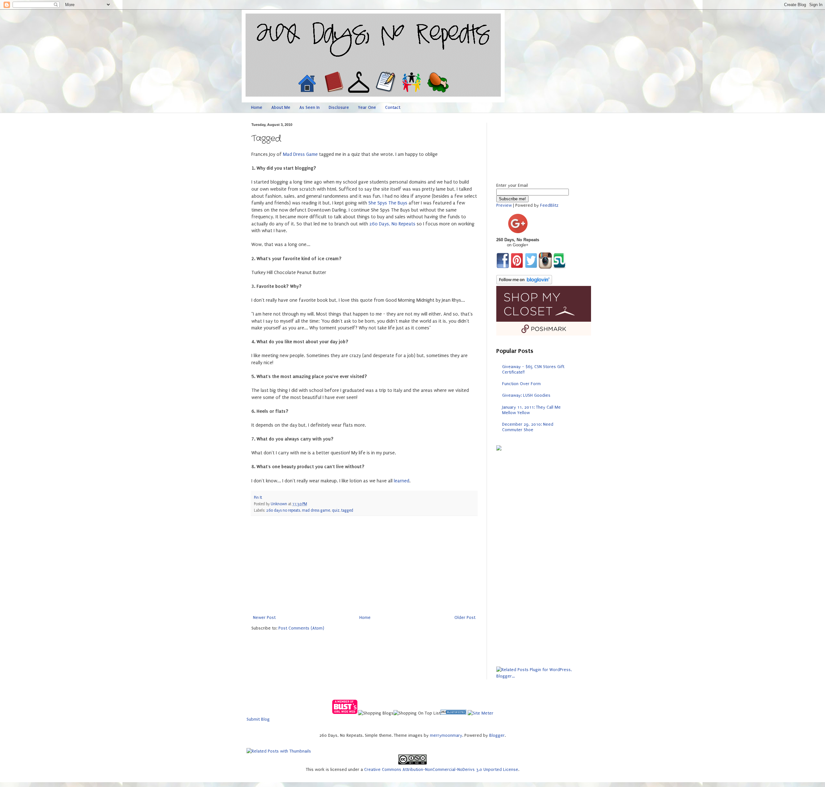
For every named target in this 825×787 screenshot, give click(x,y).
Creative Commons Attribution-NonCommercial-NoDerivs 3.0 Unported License (441, 769)
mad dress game (316, 510)
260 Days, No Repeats (392, 224)
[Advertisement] (364, 565)
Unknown (279, 504)
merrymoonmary (446, 735)
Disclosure (339, 107)
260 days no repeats (283, 510)
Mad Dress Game (300, 154)
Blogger (497, 735)
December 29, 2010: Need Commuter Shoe (527, 427)
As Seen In (309, 107)
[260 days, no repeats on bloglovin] (524, 282)
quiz (335, 510)
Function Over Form (521, 383)
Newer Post (264, 617)
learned (401, 481)
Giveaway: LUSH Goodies (526, 395)
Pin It (258, 497)
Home (256, 107)
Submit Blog (258, 719)
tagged (347, 510)
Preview (504, 205)
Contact (392, 107)
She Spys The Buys (387, 203)
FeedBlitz (549, 205)
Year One (367, 107)
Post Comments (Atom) (301, 628)
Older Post (464, 617)
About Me (280, 107)
